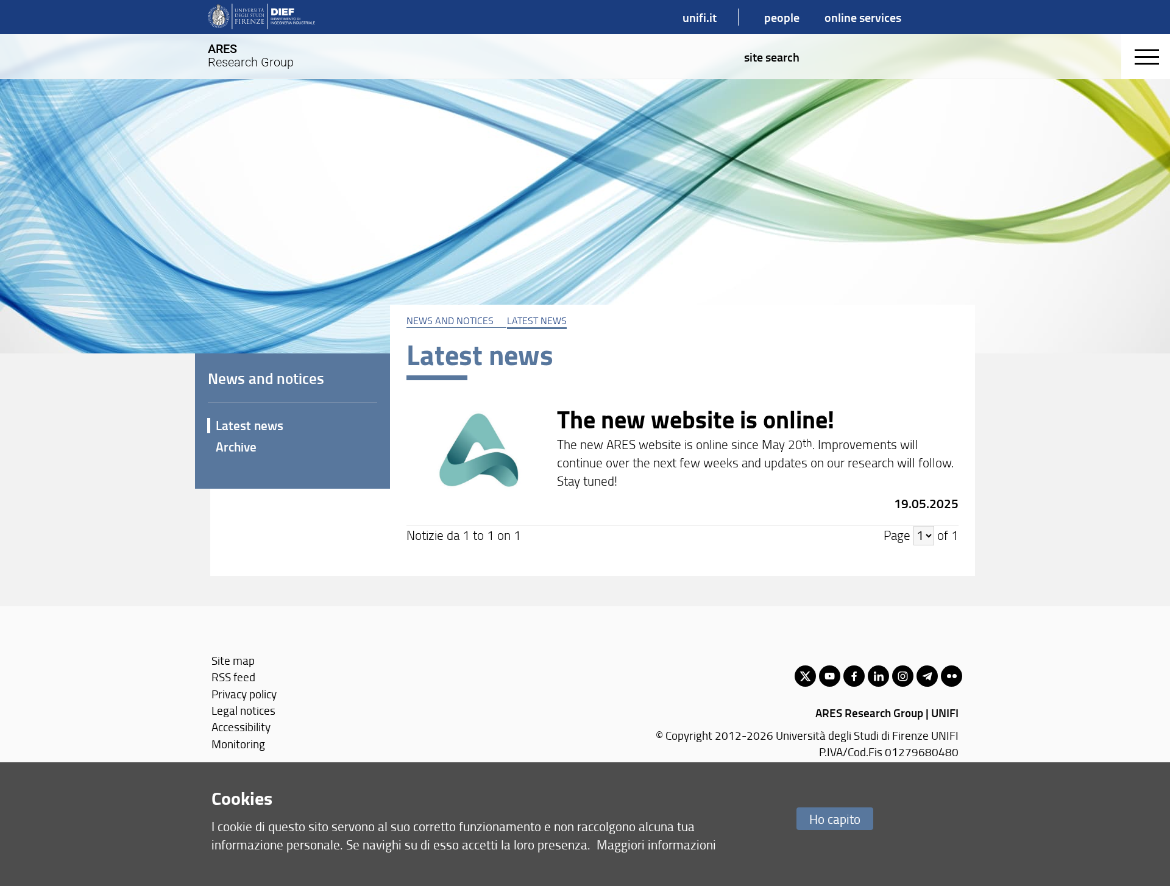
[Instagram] (902, 676)
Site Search (772, 56)
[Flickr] (951, 676)
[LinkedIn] (878, 676)
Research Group (251, 55)
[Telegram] (927, 676)
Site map (233, 660)
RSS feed (233, 676)
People (782, 17)
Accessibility (241, 726)
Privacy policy (244, 694)
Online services (862, 17)
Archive (236, 447)
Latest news (537, 320)
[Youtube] (829, 676)
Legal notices (243, 710)
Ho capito (834, 819)
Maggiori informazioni (656, 844)
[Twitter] (805, 676)
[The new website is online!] (682, 459)
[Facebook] (854, 676)
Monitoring (238, 743)
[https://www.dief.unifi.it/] (261, 17)
